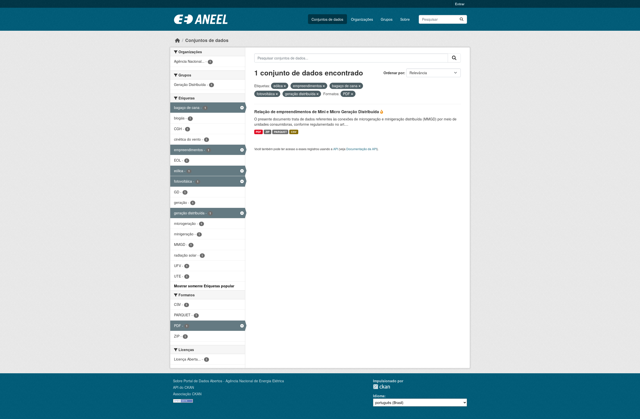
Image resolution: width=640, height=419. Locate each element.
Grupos (386, 19)
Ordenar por (394, 72)
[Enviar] (461, 19)
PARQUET (280, 132)
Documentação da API (361, 149)
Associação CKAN (187, 393)
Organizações (362, 19)
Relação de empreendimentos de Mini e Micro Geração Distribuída (317, 111)
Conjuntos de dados (327, 19)
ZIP (268, 132)
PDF (258, 132)
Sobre (405, 19)
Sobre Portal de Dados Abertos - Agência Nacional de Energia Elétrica (228, 380)
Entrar (459, 3)
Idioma (378, 395)
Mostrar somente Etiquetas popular (204, 285)
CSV (293, 132)
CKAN (381, 386)
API (335, 149)
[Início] (177, 40)
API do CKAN (183, 387)
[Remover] (285, 86)
